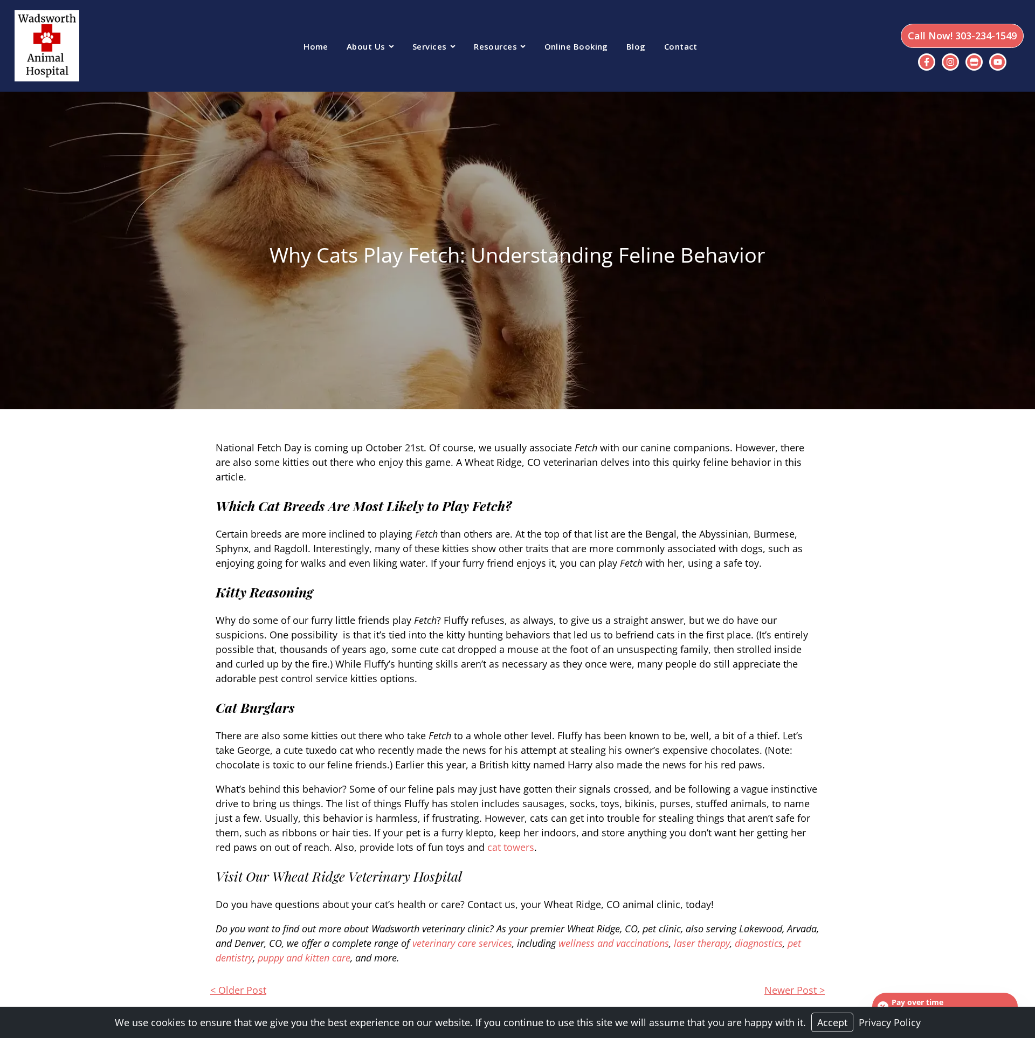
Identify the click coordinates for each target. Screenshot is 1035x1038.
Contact (681, 46)
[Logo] (45, 45)
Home (315, 46)
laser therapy (702, 943)
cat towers (510, 847)
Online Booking (576, 46)
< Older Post (238, 990)
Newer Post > (794, 990)
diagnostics (759, 943)
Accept (832, 1022)
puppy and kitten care (304, 957)
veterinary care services (462, 943)
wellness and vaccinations (613, 943)
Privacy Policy (890, 1022)
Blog (636, 46)
